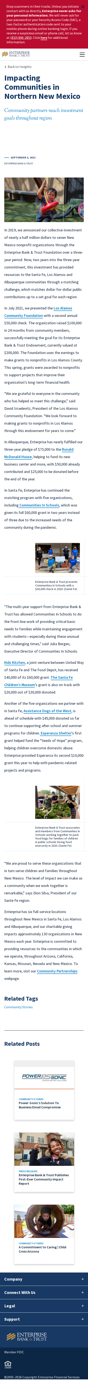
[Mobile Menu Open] (82, 54)
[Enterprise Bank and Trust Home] (16, 54)
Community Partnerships (57, 971)
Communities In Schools (39, 505)
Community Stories (18, 1007)
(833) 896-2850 (21, 37)
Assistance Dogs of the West (47, 710)
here (44, 37)
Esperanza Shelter (55, 733)
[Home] (44, 1336)
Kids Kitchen (14, 662)
